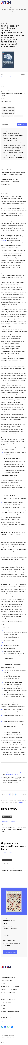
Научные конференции (7, 974)
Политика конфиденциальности (7, 1035)
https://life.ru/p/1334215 (12, 774)
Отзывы (3, 983)
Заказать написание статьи (8, 999)
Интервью (3, 1005)
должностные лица (18, 116)
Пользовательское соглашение (7, 1037)
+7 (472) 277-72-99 (6, 1017)
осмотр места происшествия (8, 113)
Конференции (9, 7)
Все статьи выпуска (6, 852)
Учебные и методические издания (10, 1011)
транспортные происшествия (8, 107)
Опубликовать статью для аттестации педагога (11, 996)
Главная (2, 7)
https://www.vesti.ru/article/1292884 (15, 772)
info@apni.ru (20, 802)
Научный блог (4, 1008)
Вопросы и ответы (6, 1002)
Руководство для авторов (8, 977)
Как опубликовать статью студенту (10, 986)
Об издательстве (5, 1014)
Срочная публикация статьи (8, 992)
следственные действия (7, 116)
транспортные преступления (8, 110)
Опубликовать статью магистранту (10, 989)
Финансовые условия (6, 980)
